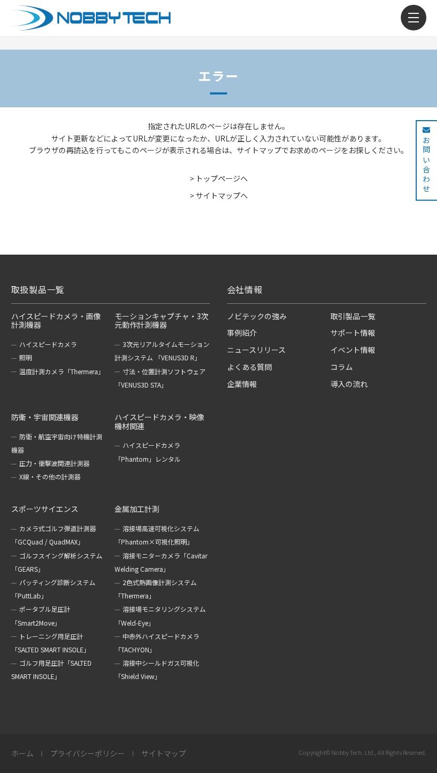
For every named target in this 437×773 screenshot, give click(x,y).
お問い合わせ (426, 165)
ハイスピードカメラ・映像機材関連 (159, 421)
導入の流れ (349, 383)
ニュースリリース (256, 349)
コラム (341, 366)
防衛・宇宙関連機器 (44, 417)
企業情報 (242, 383)
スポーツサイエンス (44, 508)
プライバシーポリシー (87, 753)
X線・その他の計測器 (49, 476)
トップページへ (222, 178)
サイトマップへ (222, 195)
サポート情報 (352, 332)
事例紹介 (242, 332)
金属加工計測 (137, 508)
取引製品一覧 (352, 316)
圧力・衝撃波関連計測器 (54, 463)
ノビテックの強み (257, 316)
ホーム (22, 753)
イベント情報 (352, 349)
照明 (25, 357)
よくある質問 (249, 366)
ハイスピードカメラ (48, 344)
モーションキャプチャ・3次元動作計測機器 (161, 320)
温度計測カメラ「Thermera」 (61, 371)
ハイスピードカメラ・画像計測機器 (56, 320)
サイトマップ (163, 753)
